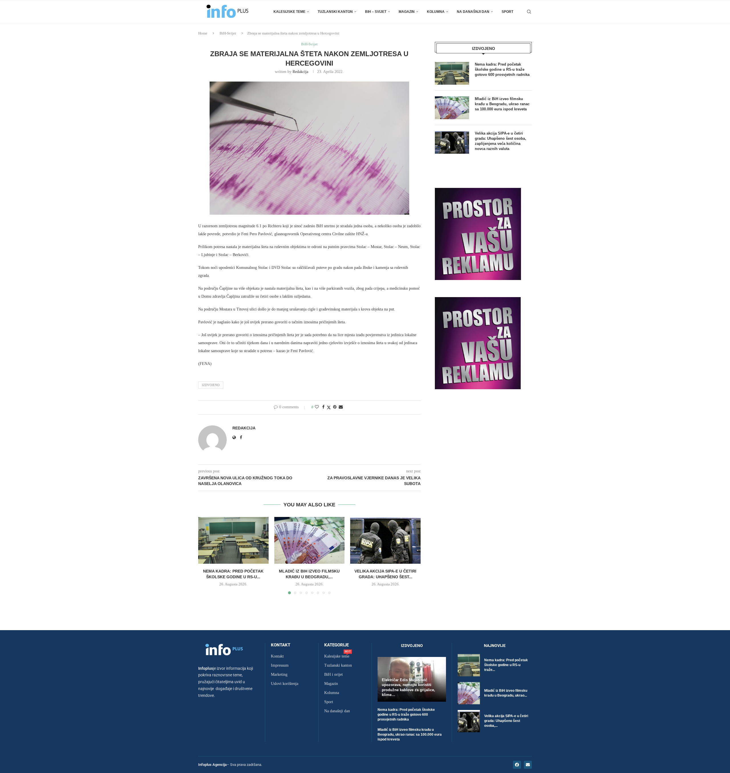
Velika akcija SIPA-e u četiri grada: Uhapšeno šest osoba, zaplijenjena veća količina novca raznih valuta (500, 141)
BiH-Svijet (228, 33)
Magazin (407, 12)
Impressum (280, 666)
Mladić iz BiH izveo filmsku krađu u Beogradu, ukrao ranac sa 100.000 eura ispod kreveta (502, 104)
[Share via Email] (341, 407)
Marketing (279, 675)
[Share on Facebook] (323, 407)
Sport (507, 12)
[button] (206, 555)
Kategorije (336, 645)
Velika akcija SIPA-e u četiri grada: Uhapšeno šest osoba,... (506, 721)
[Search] (529, 11)
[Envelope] (528, 765)
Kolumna (436, 12)
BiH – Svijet (375, 12)
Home (202, 33)
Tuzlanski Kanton (335, 12)
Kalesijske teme (289, 12)
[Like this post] (317, 407)
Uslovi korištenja (284, 684)
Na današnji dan (473, 12)
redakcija (300, 72)
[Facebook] (517, 765)
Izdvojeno (211, 385)
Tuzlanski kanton (338, 666)
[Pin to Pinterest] (334, 407)
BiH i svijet (333, 675)
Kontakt (280, 645)
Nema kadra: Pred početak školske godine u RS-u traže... (506, 665)
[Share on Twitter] (329, 407)
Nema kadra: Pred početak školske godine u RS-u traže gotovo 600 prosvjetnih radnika (502, 69)
